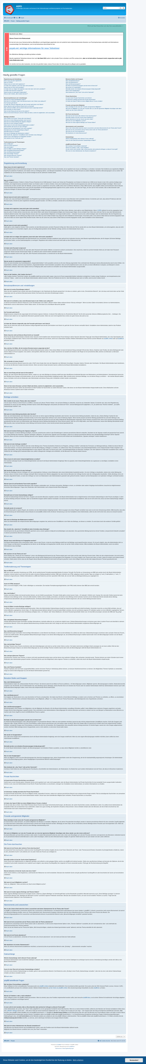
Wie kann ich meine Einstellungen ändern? (15, 99)
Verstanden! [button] (134, 1060)
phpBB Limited (108, 338)
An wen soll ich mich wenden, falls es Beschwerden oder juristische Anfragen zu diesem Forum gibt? (92, 149)
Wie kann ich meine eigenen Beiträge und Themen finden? (81, 122)
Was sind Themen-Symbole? (11, 157)
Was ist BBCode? (8, 143)
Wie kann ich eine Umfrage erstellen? (13, 123)
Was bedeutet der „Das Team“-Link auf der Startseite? (80, 92)
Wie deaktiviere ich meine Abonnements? (76, 133)
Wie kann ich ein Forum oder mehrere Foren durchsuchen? (81, 115)
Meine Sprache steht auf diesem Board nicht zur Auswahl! (19, 106)
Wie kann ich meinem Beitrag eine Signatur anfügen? (17, 121)
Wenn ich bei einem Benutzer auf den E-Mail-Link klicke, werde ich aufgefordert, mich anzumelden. (29, 112)
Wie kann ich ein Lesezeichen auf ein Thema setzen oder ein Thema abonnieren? (87, 129)
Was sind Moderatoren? (72, 82)
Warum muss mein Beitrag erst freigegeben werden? (17, 136)
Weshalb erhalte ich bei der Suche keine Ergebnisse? (79, 117)
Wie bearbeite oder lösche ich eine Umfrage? (15, 126)
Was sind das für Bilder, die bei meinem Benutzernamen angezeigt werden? (23, 107)
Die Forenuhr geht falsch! (10, 102)
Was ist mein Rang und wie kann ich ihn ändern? (16, 111)
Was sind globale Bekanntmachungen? (14, 150)
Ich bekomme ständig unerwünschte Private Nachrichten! (80, 99)
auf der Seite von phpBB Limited (58, 988)
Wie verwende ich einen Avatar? (12, 109)
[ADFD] (10, 9)
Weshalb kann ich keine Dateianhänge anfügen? (16, 130)
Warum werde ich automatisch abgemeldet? (15, 92)
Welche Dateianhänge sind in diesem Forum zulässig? (80, 138)
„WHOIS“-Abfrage (12, 1010)
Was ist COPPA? (8, 82)
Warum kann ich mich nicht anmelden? (14, 87)
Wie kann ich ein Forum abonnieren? (75, 131)
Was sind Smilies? (8, 147)
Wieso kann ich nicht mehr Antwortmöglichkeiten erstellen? (19, 125)
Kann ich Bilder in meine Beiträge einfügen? (15, 148)
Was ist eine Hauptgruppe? (73, 90)
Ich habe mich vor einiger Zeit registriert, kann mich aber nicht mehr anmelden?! (24, 89)
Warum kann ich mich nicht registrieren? (14, 84)
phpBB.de (121, 338)
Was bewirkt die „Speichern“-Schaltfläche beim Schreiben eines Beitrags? (23, 134)
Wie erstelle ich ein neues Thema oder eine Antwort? (17, 118)
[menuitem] (15, 17)
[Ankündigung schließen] (124, 25)
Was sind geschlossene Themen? (13, 155)
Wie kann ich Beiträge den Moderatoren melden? (16, 133)
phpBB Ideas (87, 997)
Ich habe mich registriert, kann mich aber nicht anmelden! (19, 85)
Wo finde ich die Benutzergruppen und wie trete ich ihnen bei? (81, 85)
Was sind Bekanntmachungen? (12, 152)
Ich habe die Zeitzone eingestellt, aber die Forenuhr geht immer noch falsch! (23, 104)
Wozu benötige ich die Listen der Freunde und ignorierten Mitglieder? (83, 106)
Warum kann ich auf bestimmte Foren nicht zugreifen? (18, 128)
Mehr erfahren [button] (78, 1060)
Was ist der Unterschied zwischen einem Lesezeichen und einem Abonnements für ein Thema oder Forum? (93, 128)
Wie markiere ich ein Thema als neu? (13, 138)
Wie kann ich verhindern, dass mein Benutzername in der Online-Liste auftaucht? (25, 101)
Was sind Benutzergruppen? (73, 84)
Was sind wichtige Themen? (11, 153)
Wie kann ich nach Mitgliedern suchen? (76, 120)
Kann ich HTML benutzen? (11, 145)
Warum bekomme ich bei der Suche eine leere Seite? (79, 119)
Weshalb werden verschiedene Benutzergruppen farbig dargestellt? (83, 89)
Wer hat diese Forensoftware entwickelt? (76, 146)
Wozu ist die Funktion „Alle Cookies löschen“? (16, 93)
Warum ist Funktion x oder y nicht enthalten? (77, 147)
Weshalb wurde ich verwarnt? (11, 131)
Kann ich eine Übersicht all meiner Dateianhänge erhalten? (81, 140)
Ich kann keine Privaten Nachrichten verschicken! (79, 98)
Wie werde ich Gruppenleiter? (73, 87)
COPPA (99, 210)
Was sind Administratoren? (73, 80)
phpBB (59, 1044)
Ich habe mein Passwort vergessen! (13, 90)
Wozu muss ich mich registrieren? (13, 80)
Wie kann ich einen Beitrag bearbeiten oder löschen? (17, 120)
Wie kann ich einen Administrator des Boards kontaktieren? (81, 151)
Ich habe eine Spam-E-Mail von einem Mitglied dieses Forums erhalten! (84, 101)
